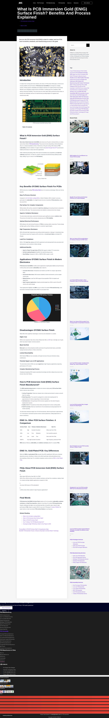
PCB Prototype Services (76, 539)
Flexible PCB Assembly (75, 79)
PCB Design (83, 95)
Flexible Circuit (75, 77)
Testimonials (2, 658)
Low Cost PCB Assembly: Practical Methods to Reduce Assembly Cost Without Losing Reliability (80, 530)
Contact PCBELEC (55, 507)
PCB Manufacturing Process (78, 100)
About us (69, 3)
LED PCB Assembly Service (5, 642)
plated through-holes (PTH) (51, 147)
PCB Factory (2, 656)
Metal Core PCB (83, 89)
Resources (76, 3)
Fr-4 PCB (74, 84)
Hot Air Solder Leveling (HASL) (32, 198)
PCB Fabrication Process (82, 98)
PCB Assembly (61, 3)
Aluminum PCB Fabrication (5, 627)
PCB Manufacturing (50, 3)
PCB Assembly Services (76, 582)
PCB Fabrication (24, 21)
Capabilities (2, 661)
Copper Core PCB (77, 74)
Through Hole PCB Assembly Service (7, 644)
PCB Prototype (40, 3)
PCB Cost (75, 95)
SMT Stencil (2, 646)
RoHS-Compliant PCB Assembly (79, 110)
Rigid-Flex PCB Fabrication (5, 623)
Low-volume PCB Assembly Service (7, 637)
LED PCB (79, 88)
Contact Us (2, 659)
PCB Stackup (75, 105)
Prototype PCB (78, 107)
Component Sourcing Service (6, 648)
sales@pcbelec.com (55, 714)
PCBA (81, 91)
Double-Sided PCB (3, 629)
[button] (86, 3)
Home (34, 3)
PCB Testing (82, 105)
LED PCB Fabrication (4, 625)
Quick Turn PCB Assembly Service (7, 635)
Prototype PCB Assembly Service (6, 633)
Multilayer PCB (74, 91)
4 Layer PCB (73, 70)
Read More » (72, 159)
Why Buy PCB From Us (4, 654)
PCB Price (79, 102)
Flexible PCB (84, 77)
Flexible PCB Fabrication (5, 620)
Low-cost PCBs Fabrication (5, 618)
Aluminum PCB (81, 71)
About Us (2, 652)
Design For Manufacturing (80, 76)
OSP (49, 340)
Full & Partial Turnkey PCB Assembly (7, 639)
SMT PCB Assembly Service (5, 641)
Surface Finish (31, 21)
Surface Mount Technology (78, 112)
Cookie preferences (7, 715)
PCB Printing (85, 102)
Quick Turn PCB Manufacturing (6, 616)
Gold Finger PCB (81, 84)
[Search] (88, 45)
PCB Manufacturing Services (77, 553)
